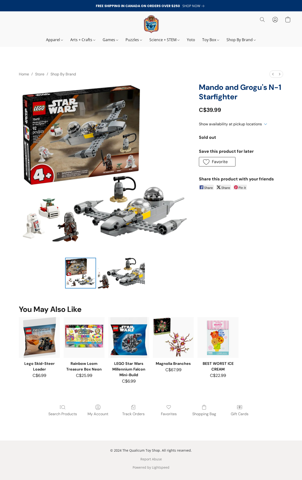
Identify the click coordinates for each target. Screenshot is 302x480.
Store (39, 74)
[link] (194, 6)
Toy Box (209, 39)
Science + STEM (163, 39)
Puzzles (133, 39)
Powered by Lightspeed (151, 467)
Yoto (191, 39)
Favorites (169, 413)
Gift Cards (239, 413)
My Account (98, 413)
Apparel (53, 39)
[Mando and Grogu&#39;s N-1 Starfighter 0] (80, 273)
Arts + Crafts (81, 39)
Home (24, 74)
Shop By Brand (240, 39)
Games (109, 39)
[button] (151, 24)
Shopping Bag (204, 413)
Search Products (62, 413)
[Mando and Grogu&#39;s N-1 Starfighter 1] (121, 273)
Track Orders (133, 413)
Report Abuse (151, 459)
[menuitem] (273, 74)
